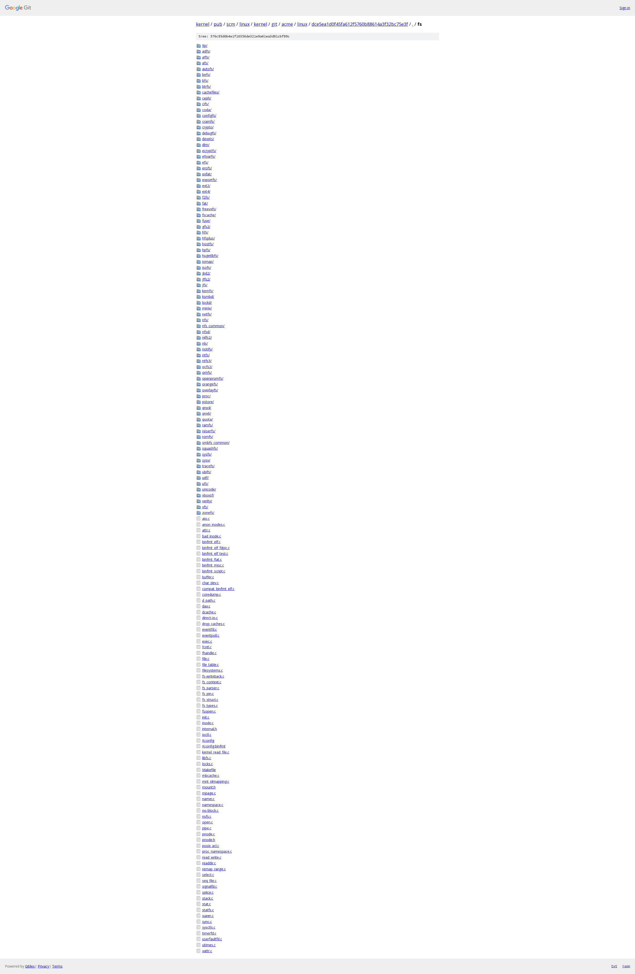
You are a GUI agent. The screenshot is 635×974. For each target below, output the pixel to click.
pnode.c (208, 834)
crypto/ (208, 127)
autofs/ (208, 68)
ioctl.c (206, 734)
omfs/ (207, 372)
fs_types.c (210, 705)
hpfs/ (206, 250)
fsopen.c (209, 711)
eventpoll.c (210, 635)
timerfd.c (209, 933)
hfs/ (205, 232)
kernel (202, 24)
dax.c (206, 606)
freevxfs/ (209, 209)
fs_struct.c (210, 699)
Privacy (43, 966)
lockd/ (207, 302)
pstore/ (208, 401)
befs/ (206, 74)
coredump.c (211, 594)
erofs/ (207, 168)
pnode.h (208, 839)
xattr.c (207, 950)
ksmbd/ (208, 296)
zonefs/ (208, 512)
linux (244, 24)
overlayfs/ (210, 390)
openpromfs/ (212, 378)
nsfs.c (206, 816)
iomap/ (208, 261)
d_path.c (208, 600)
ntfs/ (206, 355)
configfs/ (209, 115)
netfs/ (207, 314)
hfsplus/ (208, 238)
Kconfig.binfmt (213, 746)
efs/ (205, 162)
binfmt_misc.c (213, 565)
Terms (57, 966)
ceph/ (206, 98)
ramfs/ (207, 425)
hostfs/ (208, 244)
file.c (205, 658)
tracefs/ (208, 466)
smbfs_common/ (215, 442)
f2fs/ (206, 197)
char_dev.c (210, 582)
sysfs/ (207, 454)
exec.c (207, 641)
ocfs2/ (207, 366)
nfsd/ (206, 331)
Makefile (209, 769)
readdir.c (209, 863)
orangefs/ (210, 384)
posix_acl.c (210, 845)
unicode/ (209, 489)
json (626, 966)
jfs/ (204, 285)
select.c (208, 874)
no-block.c (210, 810)
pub (218, 24)
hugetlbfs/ (210, 255)
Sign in (625, 7)
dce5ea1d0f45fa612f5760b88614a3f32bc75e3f (360, 24)
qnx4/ (206, 407)
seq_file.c (209, 880)
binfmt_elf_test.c (215, 553)
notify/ (207, 349)
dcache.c (209, 612)
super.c (208, 915)
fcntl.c (207, 647)
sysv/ (206, 460)
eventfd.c (209, 629)
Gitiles (30, 966)
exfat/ (207, 174)
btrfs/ (206, 86)
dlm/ (205, 144)
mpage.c (209, 793)
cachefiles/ (210, 92)
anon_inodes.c (213, 524)
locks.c (207, 763)
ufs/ (205, 483)
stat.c (206, 904)
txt (614, 966)
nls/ (205, 343)
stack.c (207, 898)
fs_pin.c (208, 693)
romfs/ (207, 436)
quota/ (207, 419)
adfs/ (206, 51)
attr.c (206, 530)
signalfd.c (209, 886)
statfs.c (208, 910)
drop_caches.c (213, 623)
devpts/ (208, 138)
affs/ (205, 57)
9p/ (204, 45)
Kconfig (208, 740)
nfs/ (205, 319)
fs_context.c (211, 682)
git (274, 24)
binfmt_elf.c (211, 541)
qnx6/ (206, 413)
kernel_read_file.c (215, 752)
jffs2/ (206, 279)
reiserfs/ (208, 431)
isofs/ (206, 267)
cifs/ (205, 103)
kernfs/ (207, 290)
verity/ (207, 501)
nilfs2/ (207, 337)
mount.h (209, 787)
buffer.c (208, 577)
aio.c (206, 518)
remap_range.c (214, 869)
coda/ (206, 109)
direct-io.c (210, 617)
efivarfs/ (208, 156)
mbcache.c (210, 775)
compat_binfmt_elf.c (218, 588)
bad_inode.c (211, 536)
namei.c (208, 798)
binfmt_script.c (213, 571)
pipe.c (206, 828)
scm (230, 24)
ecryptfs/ (209, 150)
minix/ (207, 308)
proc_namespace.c (217, 851)
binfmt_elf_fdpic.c (216, 547)
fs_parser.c (210, 688)
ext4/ (206, 191)
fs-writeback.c (213, 676)
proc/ (206, 396)
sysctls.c (208, 927)
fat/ (205, 203)
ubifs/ (206, 472)
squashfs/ (210, 448)
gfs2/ (206, 226)
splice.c (208, 892)
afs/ (205, 63)
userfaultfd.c (212, 939)
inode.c (208, 723)
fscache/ (209, 215)
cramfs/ (208, 121)
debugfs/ (209, 133)
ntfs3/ (207, 360)
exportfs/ (209, 179)
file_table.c (210, 664)
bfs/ (205, 80)
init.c (205, 717)
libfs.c (206, 757)
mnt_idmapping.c (215, 781)
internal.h (209, 728)
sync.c (207, 921)
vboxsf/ (208, 495)
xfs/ (205, 506)
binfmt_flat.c (212, 559)
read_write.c (211, 857)
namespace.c (212, 804)
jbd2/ (206, 273)
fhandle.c (209, 653)
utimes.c (209, 945)
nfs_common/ (213, 325)
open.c (207, 822)
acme (287, 24)
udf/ (205, 477)
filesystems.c (212, 670)
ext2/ (206, 185)
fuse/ (206, 220)
